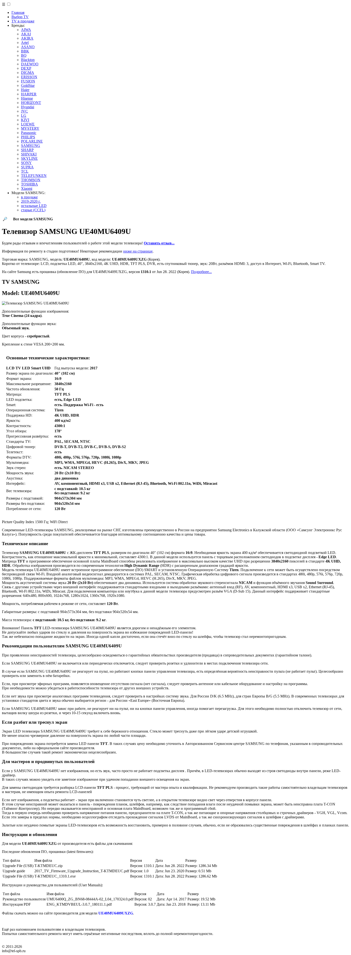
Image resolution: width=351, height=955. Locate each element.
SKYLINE (29, 158)
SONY (26, 163)
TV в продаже (22, 21)
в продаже (29, 197)
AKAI (26, 34)
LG (23, 116)
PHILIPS (28, 137)
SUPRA (27, 167)
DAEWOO (29, 64)
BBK (25, 51)
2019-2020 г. (31, 201)
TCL (24, 171)
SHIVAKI (29, 154)
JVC (24, 111)
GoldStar (28, 85)
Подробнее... (201, 272)
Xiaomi (26, 188)
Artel (25, 43)
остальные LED (34, 206)
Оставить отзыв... (159, 243)
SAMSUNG (30, 146)
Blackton (28, 60)
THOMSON (30, 180)
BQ (24, 55)
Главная (17, 12)
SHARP (27, 150)
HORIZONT (31, 103)
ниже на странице (138, 251)
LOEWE (28, 124)
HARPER (29, 94)
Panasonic (28, 133)
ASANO (28, 47)
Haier (25, 90)
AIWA (26, 30)
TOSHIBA (29, 184)
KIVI (25, 120)
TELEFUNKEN (34, 176)
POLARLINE (32, 141)
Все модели (33, 219)
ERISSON (29, 77)
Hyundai (27, 107)
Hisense (27, 98)
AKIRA (27, 38)
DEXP (26, 68)
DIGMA (27, 73)
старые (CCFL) (33, 210)
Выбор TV (20, 17)
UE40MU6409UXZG (115, 913)
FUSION (28, 81)
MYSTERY (30, 128)
